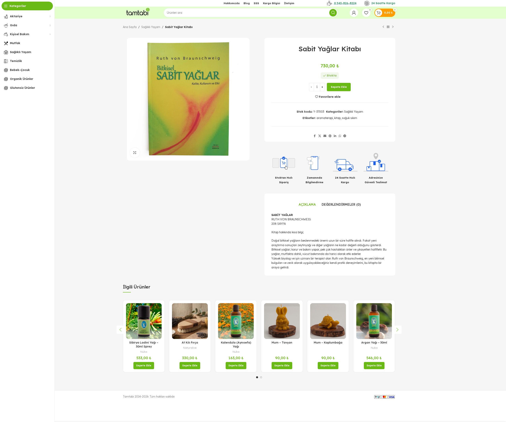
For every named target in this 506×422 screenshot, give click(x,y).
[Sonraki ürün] (392, 27)
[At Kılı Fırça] (190, 321)
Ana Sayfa (130, 27)
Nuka (143, 351)
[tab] (307, 204)
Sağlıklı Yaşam (150, 27)
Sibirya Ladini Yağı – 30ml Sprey (143, 344)
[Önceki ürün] (383, 27)
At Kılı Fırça (190, 342)
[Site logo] (137, 12)
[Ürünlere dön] (388, 27)
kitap (337, 118)
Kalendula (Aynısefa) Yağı (236, 344)
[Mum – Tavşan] (282, 321)
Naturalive (189, 347)
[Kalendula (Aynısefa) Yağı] (236, 321)
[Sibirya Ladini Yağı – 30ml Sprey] (144, 321)
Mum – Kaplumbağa (328, 342)
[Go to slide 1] (257, 377)
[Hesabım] (354, 13)
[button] (143, 365)
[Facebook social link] (314, 136)
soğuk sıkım (349, 118)
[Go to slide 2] (261, 377)
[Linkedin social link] (335, 136)
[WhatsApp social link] (339, 136)
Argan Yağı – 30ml (374, 342)
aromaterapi (325, 118)
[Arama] (333, 12)
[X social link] (319, 136)
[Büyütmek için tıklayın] (135, 153)
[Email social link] (324, 136)
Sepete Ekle (339, 86)
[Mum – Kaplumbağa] (328, 321)
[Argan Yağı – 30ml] (374, 321)
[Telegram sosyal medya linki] (344, 136)
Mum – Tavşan (282, 342)
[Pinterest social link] (330, 136)
